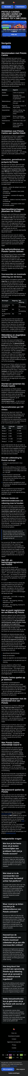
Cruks (22, 821)
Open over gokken (6, 814)
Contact (14, 1039)
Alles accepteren (8, 1069)
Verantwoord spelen (14, 1036)
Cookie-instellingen (14, 1073)
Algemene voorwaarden (14, 1042)
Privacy (14, 1045)
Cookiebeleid (13, 1066)
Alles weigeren (20, 1069)
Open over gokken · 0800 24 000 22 (15, 1051)
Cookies (14, 1048)
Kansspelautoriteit (11, 833)
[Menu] (3, 2)
